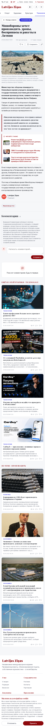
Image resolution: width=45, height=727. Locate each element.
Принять (33, 723)
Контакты (27, 684)
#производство (8, 206)
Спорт (7, 13)
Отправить (37, 257)
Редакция (5, 684)
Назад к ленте (11, 20)
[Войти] (36, 7)
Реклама (27, 682)
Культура (29, 13)
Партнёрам (28, 688)
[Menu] (41, 7)
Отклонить (11, 723)
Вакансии (5, 688)
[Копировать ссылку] (41, 44)
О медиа (5, 682)
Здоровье (17, 13)
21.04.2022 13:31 (7, 40)
